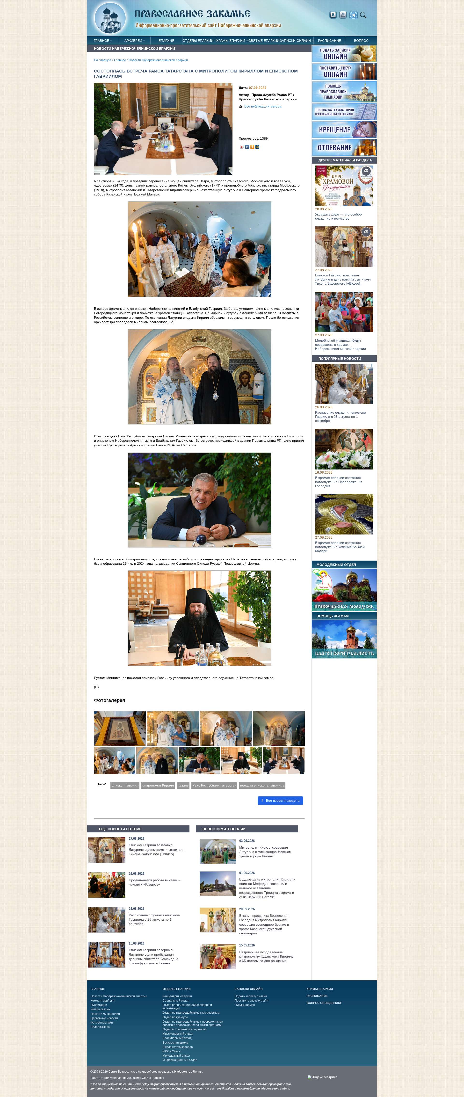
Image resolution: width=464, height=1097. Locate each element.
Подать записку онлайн (251, 996)
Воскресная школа (175, 1042)
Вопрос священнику (361, 42)
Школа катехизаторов (178, 1047)
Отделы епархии (197, 41)
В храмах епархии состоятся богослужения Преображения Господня (338, 482)
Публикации (99, 1005)
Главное (101, 41)
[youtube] (344, 15)
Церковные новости (104, 1018)
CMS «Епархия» (153, 1078)
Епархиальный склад (177, 1038)
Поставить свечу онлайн (251, 1000)
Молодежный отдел (176, 1055)
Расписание (329, 41)
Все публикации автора (262, 106)
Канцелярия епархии (177, 996)
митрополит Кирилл (158, 785)
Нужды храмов (245, 1005)
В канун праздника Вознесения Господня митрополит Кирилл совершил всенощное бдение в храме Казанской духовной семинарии (264, 924)
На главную (102, 60)
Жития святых (100, 1009)
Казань (183, 785)
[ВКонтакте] (247, 146)
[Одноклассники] (252, 146)
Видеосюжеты (100, 1027)
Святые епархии (263, 41)
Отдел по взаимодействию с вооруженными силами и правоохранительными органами (193, 1023)
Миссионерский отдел (178, 1033)
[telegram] (354, 15)
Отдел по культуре (175, 1017)
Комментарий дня (103, 1000)
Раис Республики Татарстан (214, 785)
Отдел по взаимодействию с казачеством (191, 1012)
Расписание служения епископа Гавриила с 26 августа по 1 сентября (154, 919)
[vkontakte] (333, 15)
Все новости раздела (282, 800)
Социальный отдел (176, 1000)
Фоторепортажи (102, 1022)
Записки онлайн (295, 41)
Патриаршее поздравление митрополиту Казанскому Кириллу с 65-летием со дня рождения (266, 956)
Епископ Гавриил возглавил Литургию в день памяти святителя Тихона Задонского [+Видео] (156, 849)
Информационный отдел (180, 1060)
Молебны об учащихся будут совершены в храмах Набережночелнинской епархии (340, 345)
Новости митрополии (105, 1014)
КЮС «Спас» (172, 1051)
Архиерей (133, 41)
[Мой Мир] (257, 146)
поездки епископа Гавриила (262, 785)
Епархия (166, 41)
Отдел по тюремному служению (184, 1029)
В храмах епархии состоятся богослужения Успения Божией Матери (340, 547)
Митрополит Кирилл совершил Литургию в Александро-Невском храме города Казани (265, 851)
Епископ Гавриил (124, 785)
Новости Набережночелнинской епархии (158, 60)
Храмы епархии (230, 41)
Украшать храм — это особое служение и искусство (338, 216)
